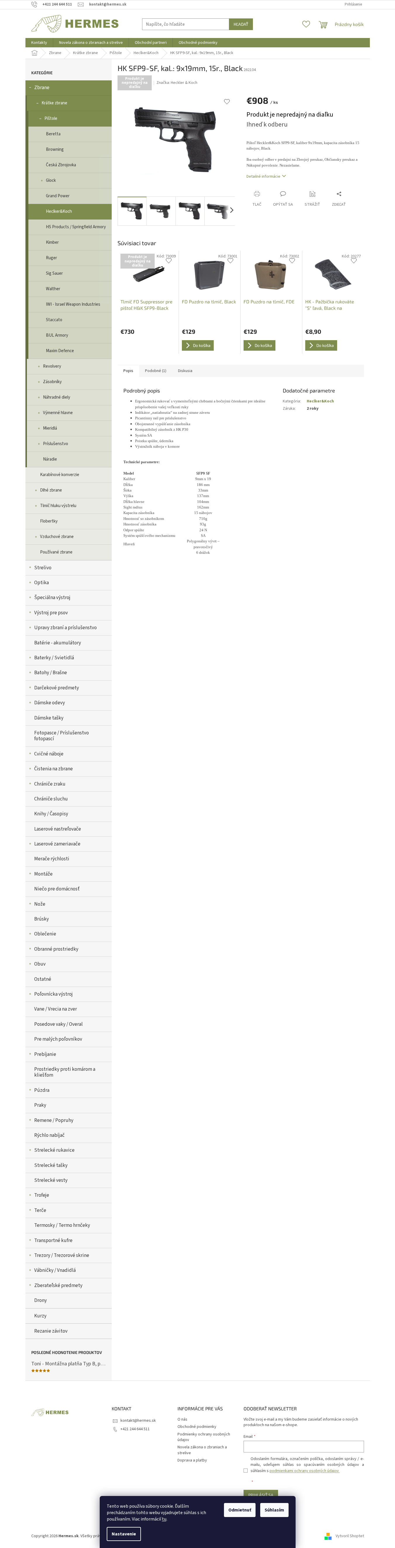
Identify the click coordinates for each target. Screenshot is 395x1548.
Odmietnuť (239, 1510)
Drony (40, 1300)
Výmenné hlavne (58, 413)
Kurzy (40, 1315)
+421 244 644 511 (135, 1429)
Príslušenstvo (55, 444)
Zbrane (41, 87)
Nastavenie (124, 1534)
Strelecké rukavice (54, 1150)
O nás (182, 1419)
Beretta (53, 134)
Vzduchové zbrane (57, 537)
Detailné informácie (263, 176)
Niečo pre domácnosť (57, 889)
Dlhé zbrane (51, 490)
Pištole (50, 118)
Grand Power (58, 196)
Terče (40, 1210)
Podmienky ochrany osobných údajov (203, 1437)
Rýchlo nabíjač (49, 1135)
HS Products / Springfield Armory (76, 227)
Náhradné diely (56, 397)
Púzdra (41, 1090)
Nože (39, 904)
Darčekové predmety (56, 687)
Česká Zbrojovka (61, 165)
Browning (55, 149)
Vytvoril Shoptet (350, 1536)
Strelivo (42, 567)
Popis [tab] (128, 371)
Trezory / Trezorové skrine (61, 1255)
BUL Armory (57, 335)
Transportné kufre (53, 1240)
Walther (53, 289)
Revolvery (52, 366)
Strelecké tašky (51, 1165)
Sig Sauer (54, 273)
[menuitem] (39, 42)
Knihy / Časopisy (51, 813)
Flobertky (49, 521)
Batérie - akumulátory (57, 642)
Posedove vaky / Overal (58, 1024)
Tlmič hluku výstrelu (58, 506)
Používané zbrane (56, 552)
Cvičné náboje (48, 753)
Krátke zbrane (54, 103)
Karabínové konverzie (59, 475)
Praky (40, 1105)
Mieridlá (50, 428)
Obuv (40, 964)
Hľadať (241, 24)
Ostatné (42, 979)
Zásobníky (52, 382)
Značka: (176, 83)
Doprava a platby (192, 1460)
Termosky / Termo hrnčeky (62, 1225)
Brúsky (41, 919)
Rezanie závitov (51, 1331)
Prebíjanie (45, 1054)
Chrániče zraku (49, 784)
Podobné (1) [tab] (155, 371)
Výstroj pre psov (51, 612)
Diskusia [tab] (185, 371)
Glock (51, 180)
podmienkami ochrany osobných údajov (305, 1471)
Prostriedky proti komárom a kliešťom (64, 1072)
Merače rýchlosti (51, 858)
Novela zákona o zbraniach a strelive (202, 1450)
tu (164, 1519)
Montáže (43, 874)
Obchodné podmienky (196, 1427)
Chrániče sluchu (51, 798)
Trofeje (41, 1195)
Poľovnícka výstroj (53, 994)
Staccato (54, 320)
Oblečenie (45, 934)
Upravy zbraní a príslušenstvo (65, 627)
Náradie (50, 459)
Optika (41, 582)
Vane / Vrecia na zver (55, 1009)
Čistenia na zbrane (53, 768)
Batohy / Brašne (50, 672)
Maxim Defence (60, 351)
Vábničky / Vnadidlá (55, 1270)
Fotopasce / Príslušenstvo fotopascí (61, 735)
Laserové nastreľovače (57, 829)
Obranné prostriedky (56, 949)
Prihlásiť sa (260, 1494)
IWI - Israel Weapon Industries (73, 304)
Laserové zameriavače (57, 843)
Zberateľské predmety (58, 1285)
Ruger (51, 258)
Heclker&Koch (59, 211)
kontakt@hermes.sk (138, 1421)
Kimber (52, 242)
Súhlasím (274, 1510)
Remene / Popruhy (53, 1120)
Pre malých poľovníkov (58, 1039)
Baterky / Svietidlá (54, 657)
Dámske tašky (48, 718)
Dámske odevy (49, 702)
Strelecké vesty (51, 1180)
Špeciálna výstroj (52, 597)
